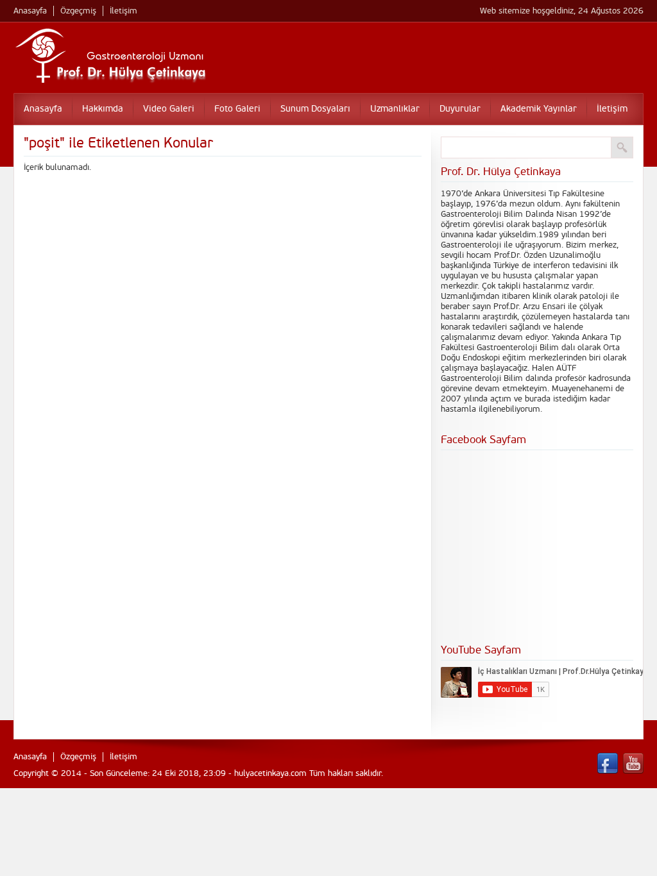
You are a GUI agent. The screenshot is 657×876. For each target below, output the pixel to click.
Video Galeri (168, 108)
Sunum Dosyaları (315, 108)
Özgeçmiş (78, 11)
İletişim (123, 11)
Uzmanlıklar (395, 108)
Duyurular (460, 108)
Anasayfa (30, 11)
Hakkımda (102, 108)
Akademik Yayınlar (538, 108)
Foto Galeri (237, 108)
